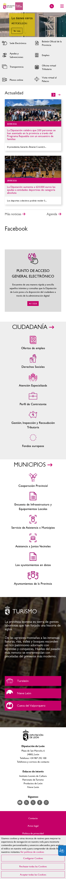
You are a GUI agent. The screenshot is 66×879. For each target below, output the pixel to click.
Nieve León (33, 693)
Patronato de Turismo (33, 779)
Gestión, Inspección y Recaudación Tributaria (33, 419)
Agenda (52, 214)
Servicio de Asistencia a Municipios (33, 522)
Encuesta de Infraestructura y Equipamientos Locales (33, 501)
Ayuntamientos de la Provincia (33, 578)
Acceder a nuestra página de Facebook (39, 802)
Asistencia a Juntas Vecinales (33, 541)
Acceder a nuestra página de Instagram (46, 802)
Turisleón (33, 681)
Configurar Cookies (33, 858)
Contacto (33, 818)
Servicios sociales (33, 361)
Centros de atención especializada (33, 380)
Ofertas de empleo (33, 343)
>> (59, 95)
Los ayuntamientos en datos (33, 560)
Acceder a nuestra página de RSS (26, 802)
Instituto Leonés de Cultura (33, 776)
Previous (5, 25)
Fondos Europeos (33, 441)
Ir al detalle (33, 110)
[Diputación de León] (12, 6)
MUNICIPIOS (30, 465)
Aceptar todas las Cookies (33, 874)
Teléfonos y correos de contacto (33, 761)
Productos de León (33, 783)
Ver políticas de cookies (32, 852)
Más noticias (13, 214)
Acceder (16, 43)
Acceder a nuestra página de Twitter (33, 802)
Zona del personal (33, 399)
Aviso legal (33, 826)
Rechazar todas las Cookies (33, 866)
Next (60, 25)
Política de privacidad (33, 833)
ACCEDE (33, 280)
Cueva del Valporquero (33, 706)
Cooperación (33, 480)
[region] (33, 857)
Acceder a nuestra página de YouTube (19, 802)
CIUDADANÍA (29, 327)
